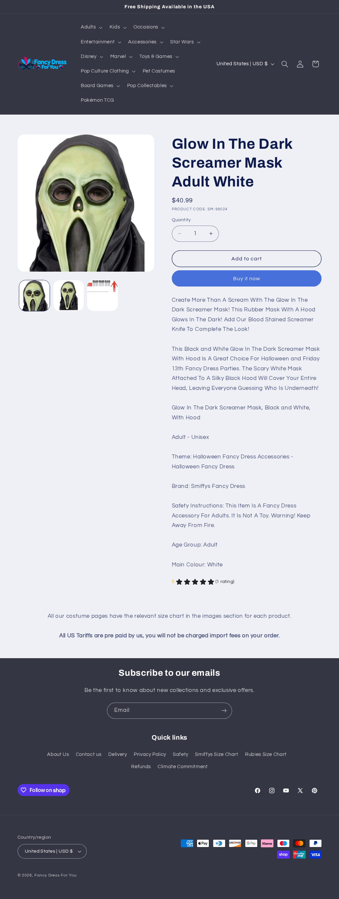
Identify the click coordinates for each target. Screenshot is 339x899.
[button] (90, 27)
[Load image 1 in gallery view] (34, 295)
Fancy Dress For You (55, 875)
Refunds (141, 766)
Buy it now (247, 278)
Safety (180, 754)
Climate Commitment (183, 766)
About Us (58, 754)
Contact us (88, 754)
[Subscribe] (224, 711)
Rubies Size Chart (266, 754)
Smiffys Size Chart (216, 754)
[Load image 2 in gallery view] (68, 295)
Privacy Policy (150, 754)
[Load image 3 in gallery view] (102, 295)
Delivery (117, 754)
